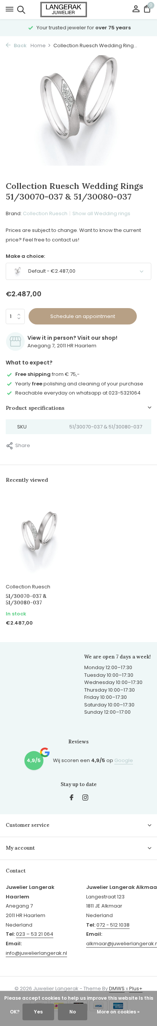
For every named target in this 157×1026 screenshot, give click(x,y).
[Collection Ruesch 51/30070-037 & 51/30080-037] (39, 538)
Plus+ (136, 988)
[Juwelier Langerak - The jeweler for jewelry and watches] (78, 9)
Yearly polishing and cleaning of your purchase (79, 383)
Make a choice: (25, 256)
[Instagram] (85, 798)
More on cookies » (118, 1011)
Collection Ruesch (45, 213)
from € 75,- (47, 374)
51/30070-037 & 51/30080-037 (26, 599)
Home (38, 45)
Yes (38, 1011)
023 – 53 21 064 (34, 934)
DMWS (117, 988)
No (72, 1011)
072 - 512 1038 (113, 925)
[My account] (135, 9)
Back (20, 45)
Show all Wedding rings (101, 213)
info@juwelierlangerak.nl (36, 953)
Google (123, 760)
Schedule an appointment (82, 316)
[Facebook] (72, 798)
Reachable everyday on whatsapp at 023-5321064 (78, 392)
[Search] (20, 9)
